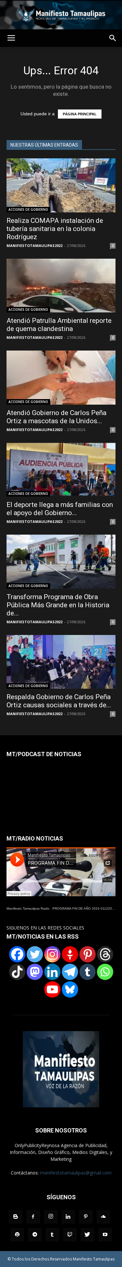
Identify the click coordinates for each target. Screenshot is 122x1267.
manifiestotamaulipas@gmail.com (76, 1173)
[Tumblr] (87, 972)
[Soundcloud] (103, 1216)
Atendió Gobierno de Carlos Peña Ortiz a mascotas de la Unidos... (56, 417)
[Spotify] (17, 1234)
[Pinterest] (87, 954)
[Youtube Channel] (52, 989)
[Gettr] (70, 954)
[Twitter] (35, 954)
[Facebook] (17, 954)
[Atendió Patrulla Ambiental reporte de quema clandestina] (61, 285)
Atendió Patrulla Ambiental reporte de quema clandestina (59, 325)
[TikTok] (17, 972)
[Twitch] (69, 1234)
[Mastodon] (35, 972)
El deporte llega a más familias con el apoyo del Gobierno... (60, 509)
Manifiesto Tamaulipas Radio (28, 908)
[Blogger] (15, 1216)
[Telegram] (70, 972)
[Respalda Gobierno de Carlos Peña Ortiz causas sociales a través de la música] (61, 662)
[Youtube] (105, 1234)
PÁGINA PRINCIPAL (80, 114)
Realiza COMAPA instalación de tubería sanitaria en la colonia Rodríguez (55, 229)
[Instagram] (52, 954)
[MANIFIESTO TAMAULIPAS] (61, 15)
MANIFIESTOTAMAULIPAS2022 (34, 245)
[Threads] (105, 954)
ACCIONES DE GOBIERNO (28, 209)
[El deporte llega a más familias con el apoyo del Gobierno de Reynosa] (61, 470)
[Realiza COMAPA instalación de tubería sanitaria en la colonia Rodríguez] (61, 185)
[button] (113, 38)
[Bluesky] (70, 989)
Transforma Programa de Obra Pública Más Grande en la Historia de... (58, 605)
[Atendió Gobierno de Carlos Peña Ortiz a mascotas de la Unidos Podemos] (61, 377)
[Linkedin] (52, 972)
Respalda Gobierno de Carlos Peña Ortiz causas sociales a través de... (59, 701)
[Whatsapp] (105, 972)
